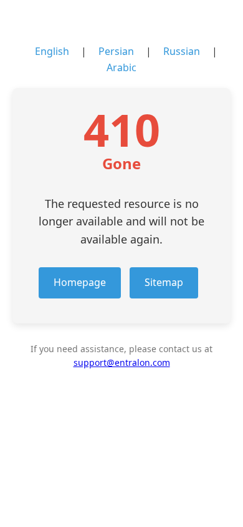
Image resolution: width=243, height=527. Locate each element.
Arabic (121, 67)
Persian (116, 51)
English (52, 51)
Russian (181, 51)
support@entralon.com (122, 362)
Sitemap (164, 282)
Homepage (80, 282)
